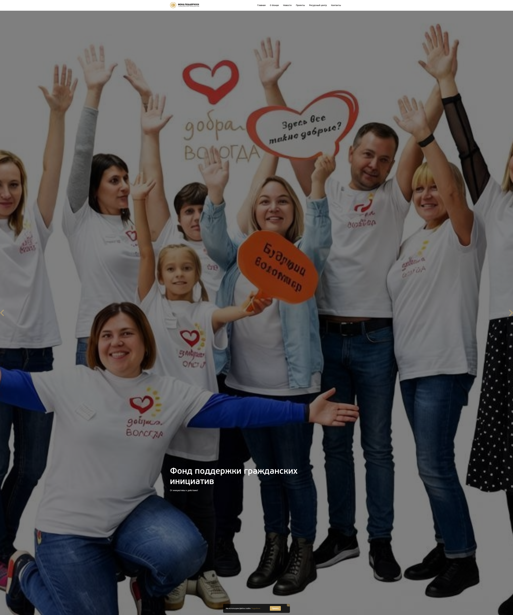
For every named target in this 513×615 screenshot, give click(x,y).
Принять (275, 608)
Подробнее (255, 608)
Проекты (300, 5)
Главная (261, 5)
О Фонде (274, 5)
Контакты (336, 5)
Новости (287, 5)
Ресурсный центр (318, 5)
